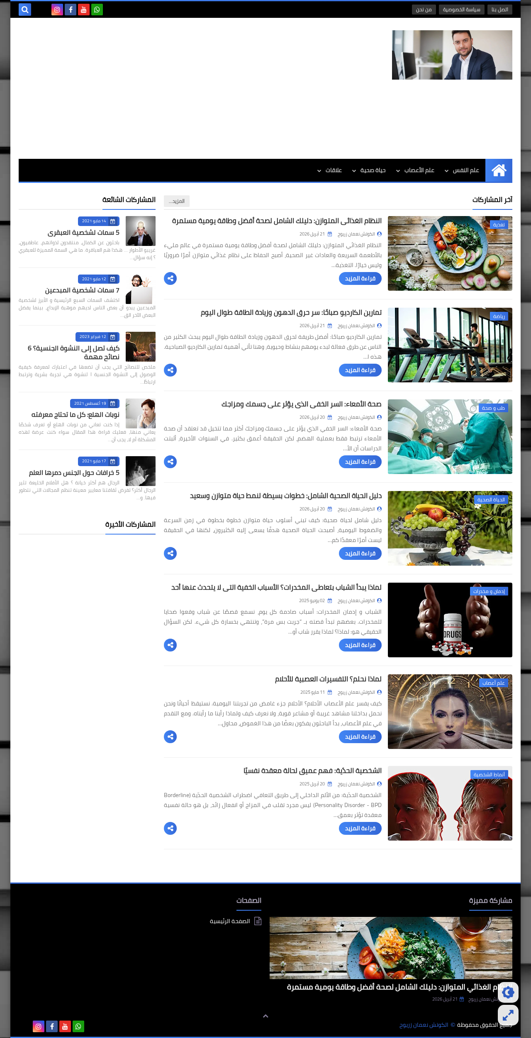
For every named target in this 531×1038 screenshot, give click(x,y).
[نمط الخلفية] (508, 1015)
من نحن (424, 9)
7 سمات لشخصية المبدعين (82, 290)
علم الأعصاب (419, 170)
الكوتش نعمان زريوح (487, 999)
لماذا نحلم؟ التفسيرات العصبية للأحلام (328, 679)
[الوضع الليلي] (508, 992)
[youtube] (84, 9)
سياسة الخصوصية (461, 9)
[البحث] (25, 9)
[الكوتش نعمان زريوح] (452, 55)
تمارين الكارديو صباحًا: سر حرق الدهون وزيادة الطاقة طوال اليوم (291, 312)
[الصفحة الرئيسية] (498, 170)
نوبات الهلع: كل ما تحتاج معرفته (75, 414)
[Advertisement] (170, 88)
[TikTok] (44, 9)
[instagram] (57, 9)
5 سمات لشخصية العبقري (83, 232)
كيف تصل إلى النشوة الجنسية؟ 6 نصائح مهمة (73, 352)
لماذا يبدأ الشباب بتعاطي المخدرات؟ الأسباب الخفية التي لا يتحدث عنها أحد (276, 587)
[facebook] (70, 9)
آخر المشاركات (492, 199)
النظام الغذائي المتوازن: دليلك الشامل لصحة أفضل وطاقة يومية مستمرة (277, 220)
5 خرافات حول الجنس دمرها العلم (74, 472)
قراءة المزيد (360, 278)
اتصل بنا (500, 9)
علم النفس (466, 170)
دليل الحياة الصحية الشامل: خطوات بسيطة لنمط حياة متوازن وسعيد (286, 495)
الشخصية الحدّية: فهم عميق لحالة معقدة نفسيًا (313, 770)
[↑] (265, 1016)
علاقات (334, 170)
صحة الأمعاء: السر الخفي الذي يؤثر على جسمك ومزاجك (302, 404)
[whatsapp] (97, 9)
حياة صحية (373, 170)
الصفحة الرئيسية (230, 921)
